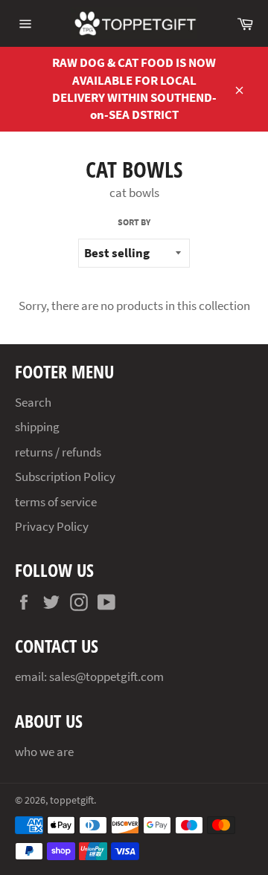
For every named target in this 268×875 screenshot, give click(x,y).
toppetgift (72, 800)
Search (33, 402)
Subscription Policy (65, 476)
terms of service (56, 502)
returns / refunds (58, 452)
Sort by (134, 221)
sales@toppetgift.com (106, 676)
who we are (44, 751)
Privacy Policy (52, 526)
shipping (37, 427)
